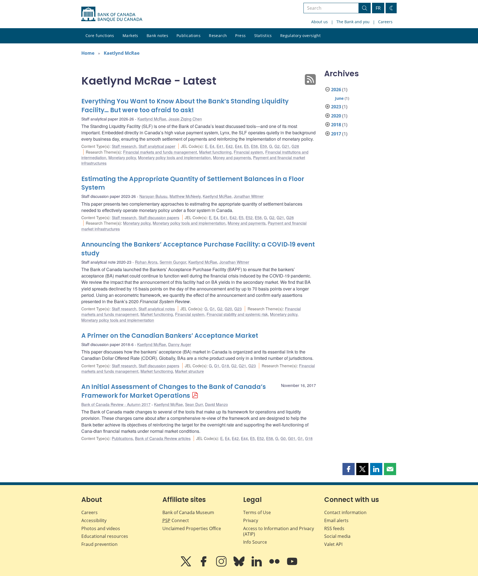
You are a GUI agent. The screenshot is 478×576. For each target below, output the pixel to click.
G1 (212, 308)
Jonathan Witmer (249, 196)
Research (218, 35)
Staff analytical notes (157, 308)
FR (378, 8)
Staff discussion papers (159, 217)
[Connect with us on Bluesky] (239, 565)
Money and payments (232, 157)
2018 (336, 125)
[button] (348, 469)
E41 (220, 146)
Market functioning (215, 152)
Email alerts (336, 520)
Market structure (189, 371)
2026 (336, 90)
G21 (285, 146)
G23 (238, 308)
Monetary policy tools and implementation (174, 157)
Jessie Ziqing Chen (185, 119)
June (339, 98)
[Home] (111, 14)
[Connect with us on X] (186, 565)
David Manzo (216, 404)
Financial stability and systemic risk (237, 314)
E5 (246, 146)
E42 (229, 146)
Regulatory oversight (300, 35)
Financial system (248, 152)
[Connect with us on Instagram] (222, 565)
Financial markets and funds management (160, 152)
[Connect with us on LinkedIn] (257, 565)
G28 (295, 146)
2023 (336, 107)
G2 (277, 146)
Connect (175, 520)
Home (87, 53)
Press (240, 35)
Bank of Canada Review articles (163, 438)
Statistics (263, 35)
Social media (337, 536)
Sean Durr (194, 404)
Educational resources (104, 536)
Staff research (124, 146)
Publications (188, 35)
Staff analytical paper (157, 146)
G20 (228, 308)
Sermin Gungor (173, 262)
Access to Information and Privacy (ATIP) (278, 531)
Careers (385, 21)
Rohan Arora (146, 262)
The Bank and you (353, 21)
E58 (254, 146)
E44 (238, 146)
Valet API (333, 544)
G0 (283, 438)
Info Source (255, 542)
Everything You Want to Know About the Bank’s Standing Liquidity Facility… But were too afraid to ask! (185, 105)
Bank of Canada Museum (188, 512)
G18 (225, 365)
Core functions (99, 35)
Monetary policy (122, 157)
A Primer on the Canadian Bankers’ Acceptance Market (169, 335)
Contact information (345, 512)
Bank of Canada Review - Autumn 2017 (115, 404)
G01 (291, 438)
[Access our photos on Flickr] (275, 565)
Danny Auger (179, 344)
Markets (130, 35)
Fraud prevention (99, 544)
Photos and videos (100, 528)
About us (319, 21)
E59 (263, 146)
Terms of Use (257, 512)
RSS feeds (334, 528)
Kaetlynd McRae (121, 53)
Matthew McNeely (185, 196)
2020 (336, 116)
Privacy (250, 520)
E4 (212, 146)
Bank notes (157, 35)
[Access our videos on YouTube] (292, 565)
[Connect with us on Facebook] (204, 565)
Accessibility (93, 520)
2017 (336, 134)
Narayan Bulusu (153, 196)
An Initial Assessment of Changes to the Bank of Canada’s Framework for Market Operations (173, 391)
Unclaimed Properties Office (191, 528)
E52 (249, 217)
